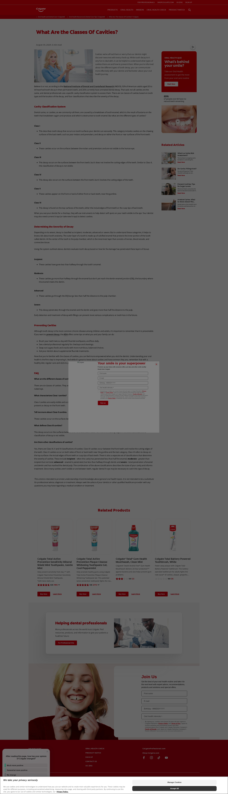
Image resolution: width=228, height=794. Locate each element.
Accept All (174, 788)
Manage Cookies (174, 782)
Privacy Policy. (62, 792)
